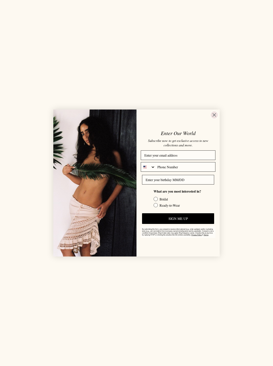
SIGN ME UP (178, 218)
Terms (206, 235)
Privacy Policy (196, 235)
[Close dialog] (214, 115)
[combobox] (148, 166)
